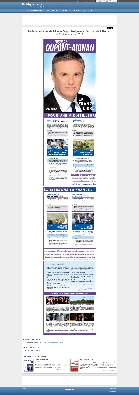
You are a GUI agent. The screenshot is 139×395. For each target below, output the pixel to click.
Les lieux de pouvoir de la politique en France (39, 352)
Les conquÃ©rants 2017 (109, 370)
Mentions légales (112, 391)
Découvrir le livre (63, 369)
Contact (24, 388)
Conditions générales (111, 389)
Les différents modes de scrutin (35, 350)
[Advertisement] (69, 19)
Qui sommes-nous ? (112, 388)
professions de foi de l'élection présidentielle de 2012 (49, 342)
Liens (24, 389)
